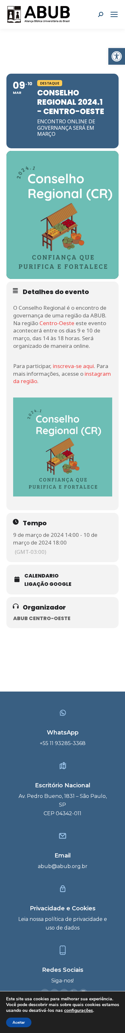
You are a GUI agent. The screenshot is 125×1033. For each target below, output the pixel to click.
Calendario (41, 575)
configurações (78, 1010)
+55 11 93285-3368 (63, 743)
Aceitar (19, 1022)
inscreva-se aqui (73, 366)
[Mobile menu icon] (114, 14)
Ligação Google (47, 584)
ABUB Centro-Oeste (42, 618)
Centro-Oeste (56, 323)
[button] (116, 56)
